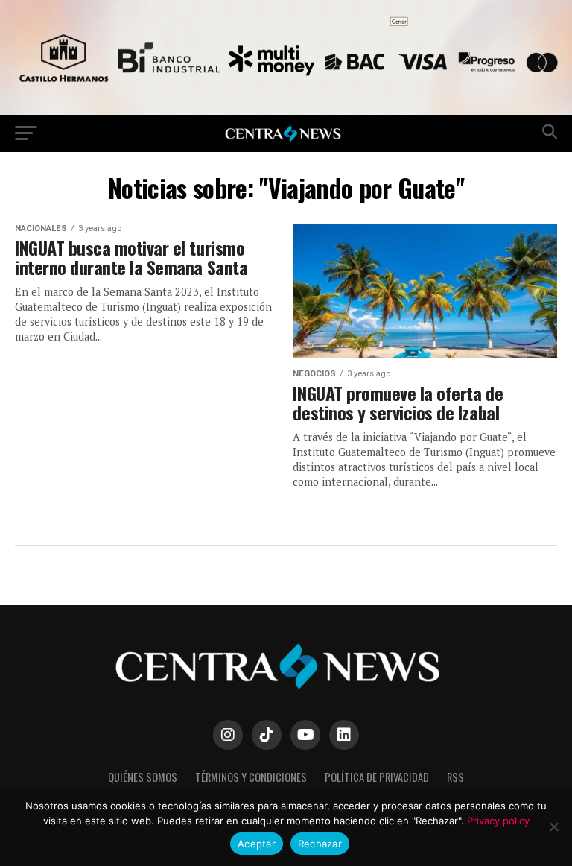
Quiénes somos (142, 777)
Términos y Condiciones (251, 777)
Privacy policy (498, 821)
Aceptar (257, 844)
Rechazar (320, 844)
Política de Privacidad (377, 777)
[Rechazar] (553, 826)
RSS (455, 777)
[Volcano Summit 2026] (286, 111)
